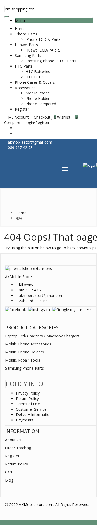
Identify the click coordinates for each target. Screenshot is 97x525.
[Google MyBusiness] (72, 309)
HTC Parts (24, 66)
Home (20, 28)
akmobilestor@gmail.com (41, 295)
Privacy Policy (28, 393)
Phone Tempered (41, 103)
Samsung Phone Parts (24, 368)
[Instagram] (39, 309)
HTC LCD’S (35, 76)
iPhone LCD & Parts (43, 39)
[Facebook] (15, 309)
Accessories (25, 87)
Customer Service (31, 409)
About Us (13, 439)
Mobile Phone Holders (24, 352)
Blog (9, 480)
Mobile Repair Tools (22, 360)
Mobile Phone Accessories (28, 344)
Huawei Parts (26, 44)
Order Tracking (18, 447)
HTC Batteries (38, 71)
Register (22, 109)
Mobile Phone (38, 93)
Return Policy (27, 398)
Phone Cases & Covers (35, 82)
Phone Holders (38, 98)
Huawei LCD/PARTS (43, 50)
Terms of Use (28, 403)
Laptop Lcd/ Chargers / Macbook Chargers (42, 335)
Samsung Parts (28, 55)
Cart (8, 472)
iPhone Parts (26, 34)
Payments (24, 419)
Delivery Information (34, 414)
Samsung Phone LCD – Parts (51, 60)
